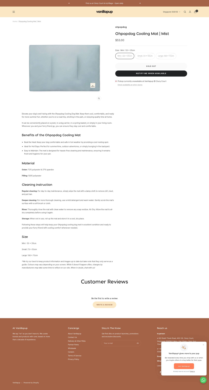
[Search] (185, 12)
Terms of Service (74, 356)
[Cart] (195, 12)
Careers (71, 352)
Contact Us (72, 337)
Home (15, 21)
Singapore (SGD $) (170, 12)
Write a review (104, 305)
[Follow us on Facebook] (160, 372)
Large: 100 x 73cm (166, 56)
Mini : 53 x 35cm (125, 56)
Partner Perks (73, 345)
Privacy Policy (73, 359)
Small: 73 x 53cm (145, 56)
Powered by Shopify (31, 383)
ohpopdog (121, 27)
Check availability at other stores (130, 85)
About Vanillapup (74, 334)
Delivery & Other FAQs (77, 341)
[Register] (138, 343)
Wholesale (72, 348)
